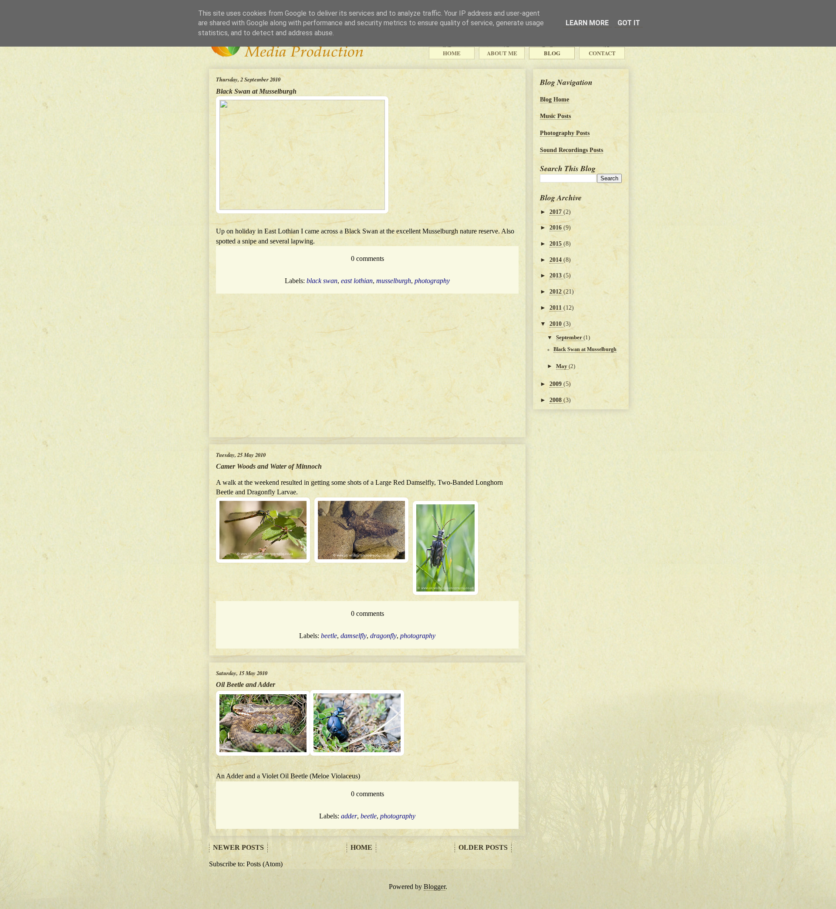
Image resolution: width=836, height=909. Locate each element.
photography (432, 280)
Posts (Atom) (264, 864)
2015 (556, 243)
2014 (556, 259)
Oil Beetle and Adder (245, 684)
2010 (556, 323)
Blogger (434, 886)
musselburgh (393, 280)
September (569, 337)
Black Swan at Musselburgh (256, 91)
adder (349, 816)
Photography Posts (565, 132)
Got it (628, 23)
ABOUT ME (502, 53)
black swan (322, 280)
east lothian (357, 280)
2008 (556, 399)
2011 (556, 307)
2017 (556, 211)
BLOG (552, 53)
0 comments (367, 258)
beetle (329, 635)
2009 (556, 383)
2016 (556, 227)
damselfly (353, 635)
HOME (452, 53)
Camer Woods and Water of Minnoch (269, 466)
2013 (556, 275)
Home (361, 847)
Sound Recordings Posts (571, 149)
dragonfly (383, 635)
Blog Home (554, 99)
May (562, 366)
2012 (556, 291)
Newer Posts (238, 847)
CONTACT (602, 53)
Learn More (587, 23)
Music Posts (555, 115)
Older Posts (483, 847)
